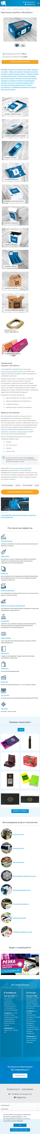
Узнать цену (10, 747)
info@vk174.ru (31, 4)
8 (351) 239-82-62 (27, 1089)
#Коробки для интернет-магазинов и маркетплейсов (17, 83)
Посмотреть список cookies (20, 1130)
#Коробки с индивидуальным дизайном (13, 74)
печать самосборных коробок (20, 468)
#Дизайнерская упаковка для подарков (23, 87)
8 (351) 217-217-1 (30, 2)
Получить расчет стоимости (20, 61)
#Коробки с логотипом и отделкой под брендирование (18, 80)
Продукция (4, 1109)
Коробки (21, 729)
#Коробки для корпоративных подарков (13, 85)
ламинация (4, 431)
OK (20, 1125)
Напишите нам (20, 1075)
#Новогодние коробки (16, 72)
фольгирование (23, 431)
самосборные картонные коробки (12, 371)
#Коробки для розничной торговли (26, 78)
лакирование (13, 431)
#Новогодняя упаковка (8, 89)
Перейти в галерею (20, 811)
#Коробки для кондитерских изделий (19, 69)
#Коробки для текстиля (30, 72)
